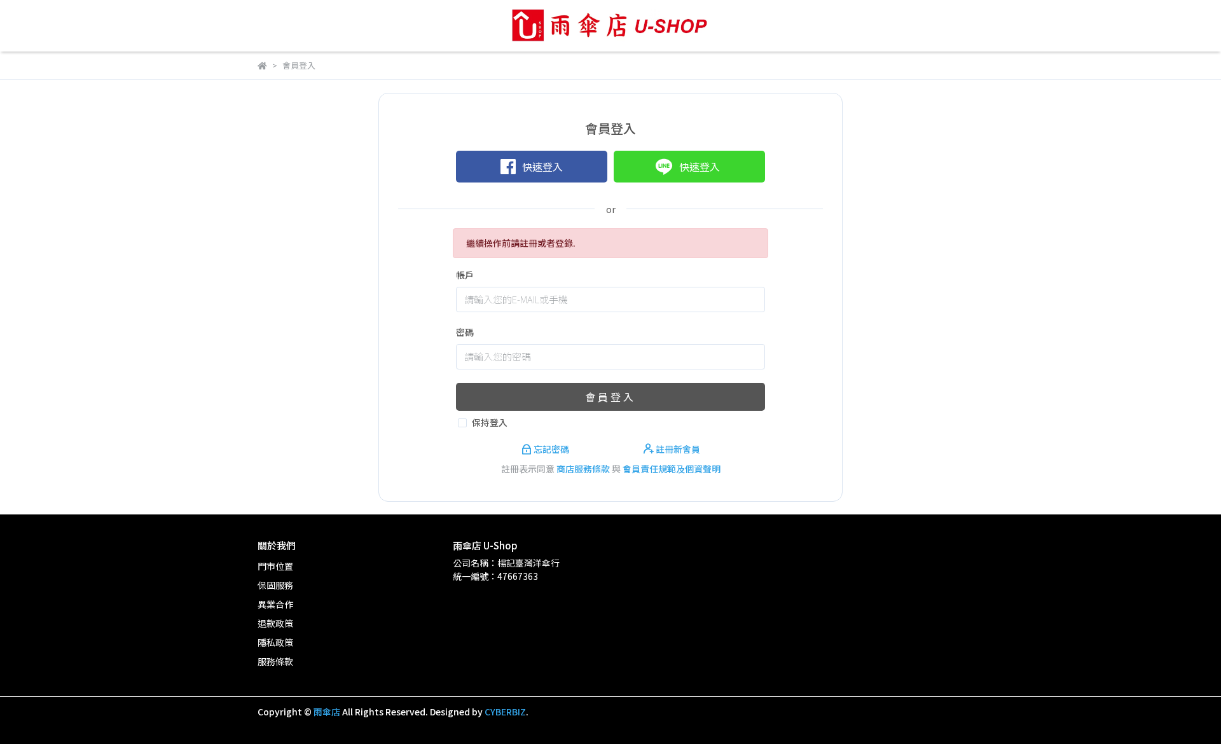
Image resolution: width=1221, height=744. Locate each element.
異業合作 (275, 604)
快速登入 (542, 166)
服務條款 (275, 661)
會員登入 (610, 396)
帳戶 (465, 274)
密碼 (465, 332)
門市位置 (275, 566)
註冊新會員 (677, 449)
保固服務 (275, 585)
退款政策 (275, 623)
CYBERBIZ (505, 711)
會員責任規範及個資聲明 (672, 468)
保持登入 (489, 422)
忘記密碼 (551, 449)
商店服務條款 (583, 468)
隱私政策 (275, 642)
